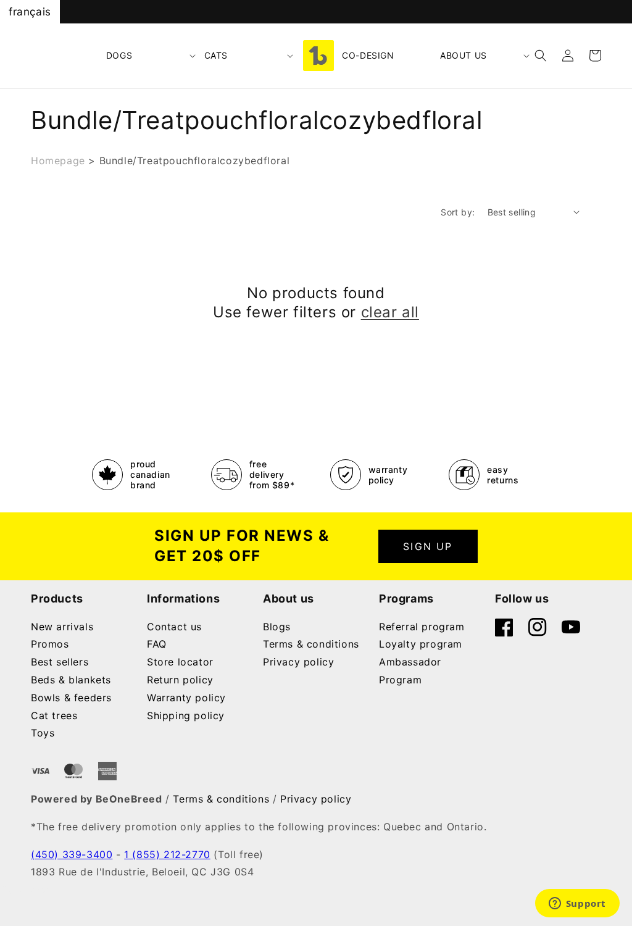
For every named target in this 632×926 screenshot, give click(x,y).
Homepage (58, 160)
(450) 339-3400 (71, 854)
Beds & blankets (71, 680)
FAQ (157, 644)
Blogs (277, 626)
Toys (42, 733)
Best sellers (59, 662)
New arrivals (62, 626)
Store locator (180, 662)
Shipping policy (186, 715)
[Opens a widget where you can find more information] (577, 904)
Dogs (119, 55)
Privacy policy (298, 662)
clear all (390, 312)
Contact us (174, 626)
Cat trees (54, 715)
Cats (216, 55)
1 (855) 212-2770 (167, 854)
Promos (50, 644)
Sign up (427, 546)
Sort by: (458, 212)
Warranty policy (186, 697)
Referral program (422, 626)
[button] (151, 55)
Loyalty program (420, 644)
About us (463, 55)
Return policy (180, 680)
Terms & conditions (311, 644)
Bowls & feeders (71, 697)
